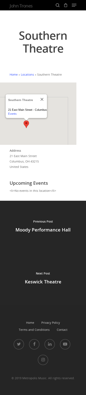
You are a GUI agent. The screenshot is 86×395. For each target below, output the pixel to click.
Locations (27, 74)
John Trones (21, 5)
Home (14, 74)
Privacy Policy (50, 323)
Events (12, 113)
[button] (26, 124)
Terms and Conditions (34, 330)
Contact (62, 330)
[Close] (42, 99)
